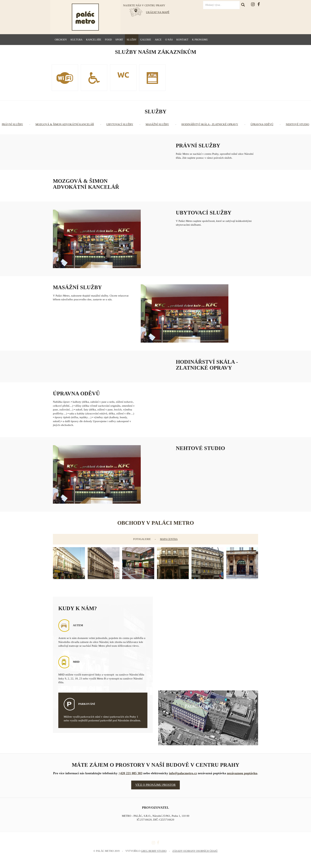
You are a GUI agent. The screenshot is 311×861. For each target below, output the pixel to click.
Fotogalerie (142, 539)
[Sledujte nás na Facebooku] (259, 4)
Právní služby (12, 124)
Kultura (76, 39)
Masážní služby (157, 124)
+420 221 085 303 (130, 773)
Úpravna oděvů (262, 124)
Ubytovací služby (119, 124)
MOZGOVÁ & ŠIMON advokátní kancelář (64, 124)
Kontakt (182, 39)
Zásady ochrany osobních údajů (195, 851)
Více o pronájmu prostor (155, 784)
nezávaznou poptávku (242, 773)
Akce (158, 39)
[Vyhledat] (244, 5)
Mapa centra (169, 539)
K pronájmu (200, 39)
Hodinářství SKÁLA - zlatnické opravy (209, 124)
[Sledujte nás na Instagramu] (253, 4)
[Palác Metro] (85, 17)
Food (108, 39)
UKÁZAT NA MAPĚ (157, 12)
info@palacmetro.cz (183, 773)
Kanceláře (93, 39)
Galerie (145, 39)
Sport (119, 39)
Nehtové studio (297, 124)
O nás (169, 39)
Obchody (61, 39)
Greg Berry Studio (153, 851)
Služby (132, 39)
